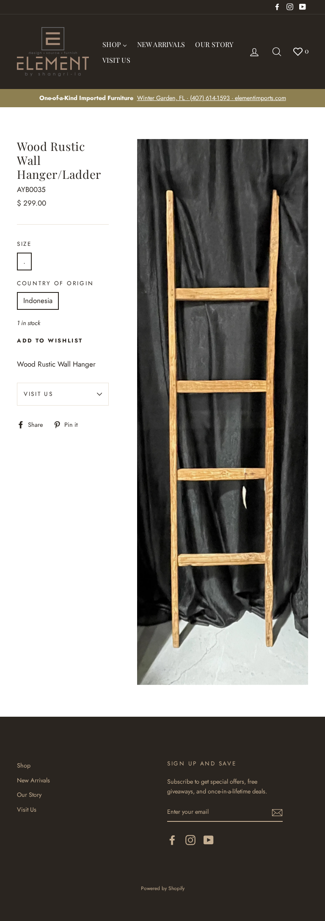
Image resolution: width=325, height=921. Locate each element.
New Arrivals (33, 780)
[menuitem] (114, 43)
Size (24, 243)
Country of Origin (55, 283)
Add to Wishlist (50, 341)
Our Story (29, 794)
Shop (23, 765)
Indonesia (37, 300)
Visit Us (38, 394)
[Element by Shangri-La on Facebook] (172, 840)
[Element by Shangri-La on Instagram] (190, 840)
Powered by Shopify (163, 888)
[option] (162, 98)
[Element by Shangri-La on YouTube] (209, 840)
